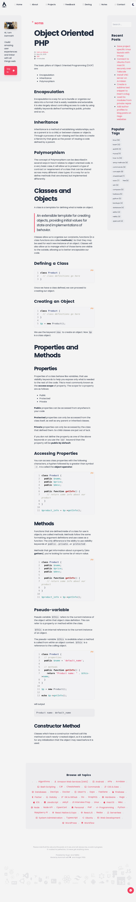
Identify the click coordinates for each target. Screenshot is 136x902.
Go (82, 797)
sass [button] (116, 180)
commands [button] (119, 167)
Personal (79, 807)
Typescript (72, 817)
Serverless (115, 812)
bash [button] (116, 144)
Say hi (8, 70)
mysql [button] (117, 153)
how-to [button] (117, 158)
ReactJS (88, 812)
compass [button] (118, 189)
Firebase (119, 792)
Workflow (89, 822)
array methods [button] (120, 162)
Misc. (120, 802)
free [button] (126, 180)
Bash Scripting (47, 786)
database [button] (118, 207)
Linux (96, 802)
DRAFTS (81, 792)
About (35, 4)
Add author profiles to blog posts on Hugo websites (124, 113)
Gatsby (53, 797)
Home (19, 4)
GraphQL (92, 797)
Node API (48, 807)
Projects (52, 4)
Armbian (120, 781)
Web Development (110, 817)
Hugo (122, 797)
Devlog (88, 4)
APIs (110, 781)
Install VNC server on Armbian (122, 78)
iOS (37, 802)
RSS (83, 857)
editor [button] (116, 212)
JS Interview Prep (81, 802)
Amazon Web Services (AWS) (72, 781)
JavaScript (52, 802)
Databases (40, 792)
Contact (121, 4)
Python (121, 807)
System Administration (50, 817)
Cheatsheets (73, 786)
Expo (92, 791)
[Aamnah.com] (4, 4)
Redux (99, 812)
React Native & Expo (65, 812)
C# (61, 786)
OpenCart (61, 807)
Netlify (77, 855)
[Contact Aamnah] (131, 890)
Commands (93, 786)
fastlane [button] (117, 194)
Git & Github (70, 797)
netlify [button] (116, 216)
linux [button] (116, 140)
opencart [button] (118, 221)
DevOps (54, 791)
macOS (110, 802)
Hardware (110, 797)
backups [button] (118, 203)
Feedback (70, 4)
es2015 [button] (117, 149)
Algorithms (44, 781)
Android (99, 781)
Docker (66, 791)
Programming (106, 807)
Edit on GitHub (42, 52)
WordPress (71, 822)
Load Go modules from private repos (124, 100)
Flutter (38, 797)
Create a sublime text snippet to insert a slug (123, 89)
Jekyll (65, 802)
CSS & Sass (113, 786)
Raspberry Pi (41, 812)
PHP (38, 56)
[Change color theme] (133, 4)
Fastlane (103, 791)
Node (36, 807)
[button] (133, 4)
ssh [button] (115, 185)
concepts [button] (118, 171)
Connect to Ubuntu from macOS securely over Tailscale (124, 65)
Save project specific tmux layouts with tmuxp (124, 51)
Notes (104, 4)
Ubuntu (89, 817)
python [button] (117, 198)
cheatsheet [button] (119, 176)
